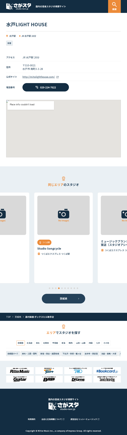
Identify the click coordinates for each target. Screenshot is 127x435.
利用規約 (31, 419)
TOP (8, 316)
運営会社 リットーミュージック (83, 419)
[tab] (49, 288)
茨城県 (63, 298)
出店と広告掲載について (52, 419)
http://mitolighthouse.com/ (38, 77)
